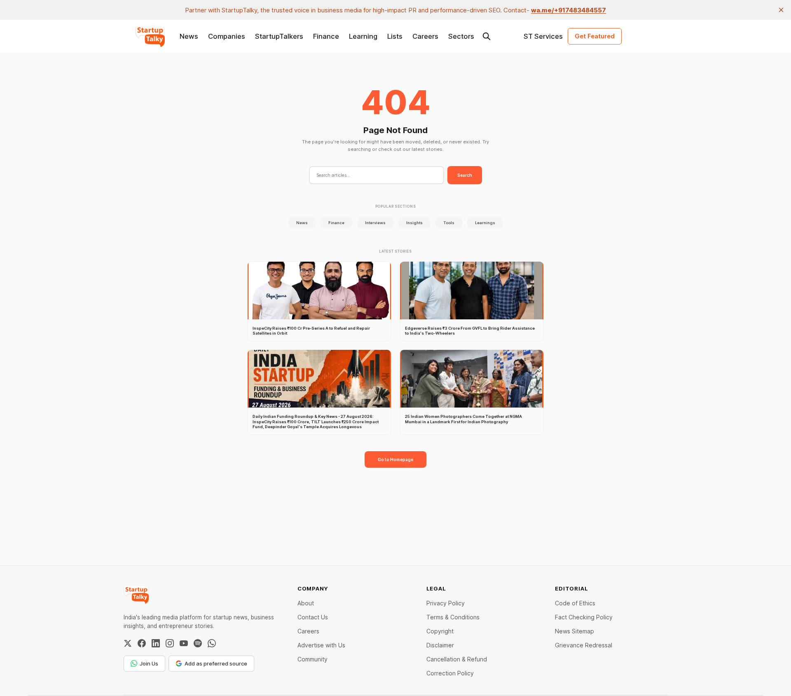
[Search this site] (486, 36)
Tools (448, 222)
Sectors (461, 36)
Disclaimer (440, 645)
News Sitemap (574, 631)
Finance (326, 36)
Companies (226, 36)
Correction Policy (450, 673)
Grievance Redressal (583, 645)
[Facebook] (142, 643)
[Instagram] (170, 643)
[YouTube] (184, 643)
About (305, 603)
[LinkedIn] (156, 643)
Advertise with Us (321, 645)
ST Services (543, 36)
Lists (395, 36)
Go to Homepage (395, 459)
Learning (363, 36)
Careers (425, 36)
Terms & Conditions (453, 617)
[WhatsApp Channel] (212, 643)
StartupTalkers (279, 36)
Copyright (440, 631)
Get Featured (595, 36)
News (189, 36)
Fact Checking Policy (584, 617)
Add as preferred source (216, 663)
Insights (414, 222)
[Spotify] (198, 643)
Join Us (149, 663)
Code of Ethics (575, 603)
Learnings (485, 222)
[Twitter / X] (128, 643)
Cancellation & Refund (456, 659)
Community (312, 659)
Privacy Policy (445, 603)
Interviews (375, 222)
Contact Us (312, 617)
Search (464, 175)
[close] (781, 9)
